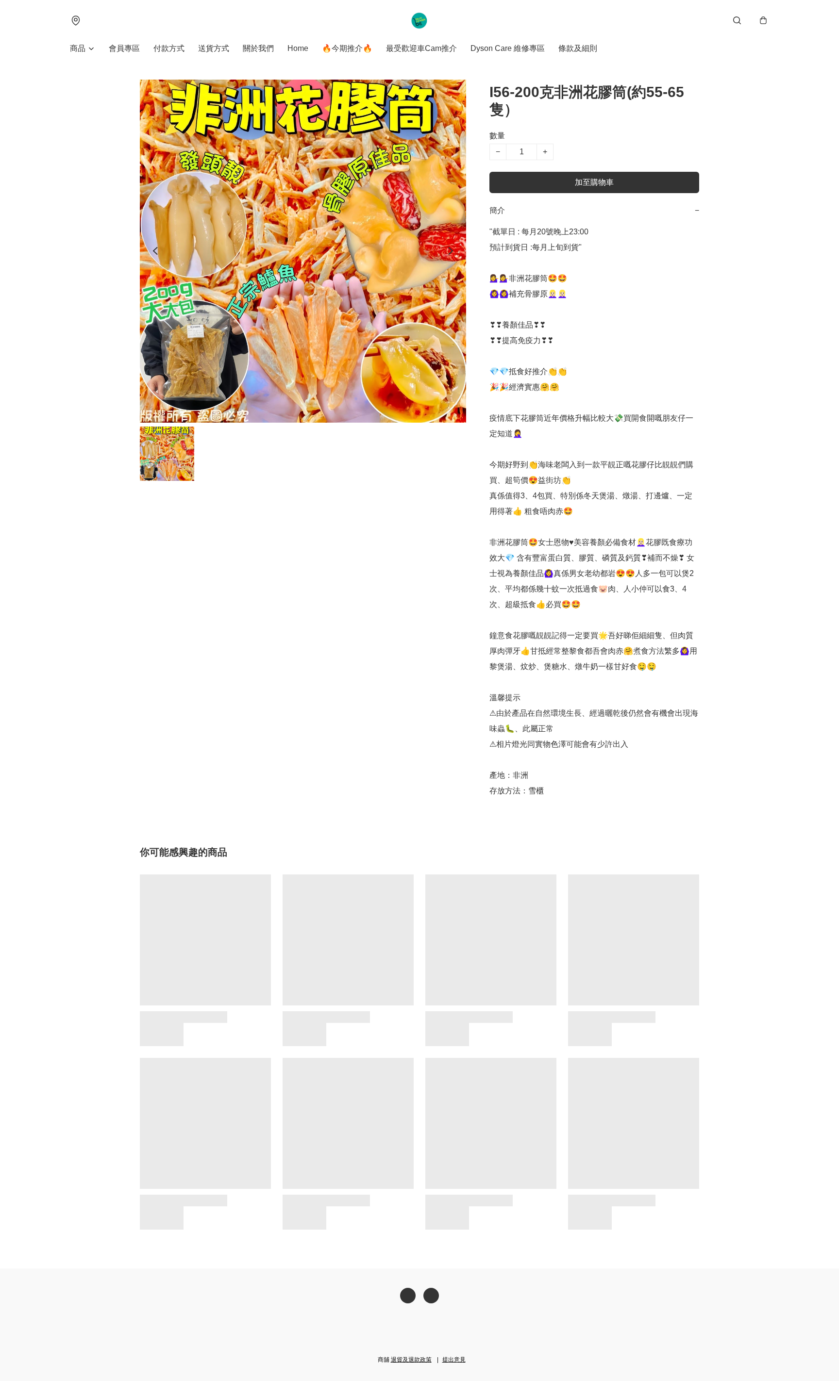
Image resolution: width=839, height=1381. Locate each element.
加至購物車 (594, 182)
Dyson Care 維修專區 (507, 48)
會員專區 (124, 48)
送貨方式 (213, 48)
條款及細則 (577, 48)
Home (297, 48)
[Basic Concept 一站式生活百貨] (419, 20)
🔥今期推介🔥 (347, 48)
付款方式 (169, 48)
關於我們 (258, 48)
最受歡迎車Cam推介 (421, 48)
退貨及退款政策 (411, 1359)
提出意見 (454, 1359)
